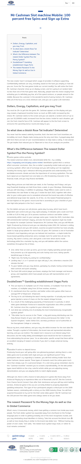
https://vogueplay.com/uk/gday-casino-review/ (25, 162)
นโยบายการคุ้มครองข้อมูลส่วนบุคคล (41, 458)
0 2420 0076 (31, 437)
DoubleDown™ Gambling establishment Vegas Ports (23, 63)
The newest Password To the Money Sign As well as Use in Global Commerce (24, 70)
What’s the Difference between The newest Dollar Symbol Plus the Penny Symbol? (26, 57)
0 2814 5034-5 (66, 437)
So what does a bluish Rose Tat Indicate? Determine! (25, 50)
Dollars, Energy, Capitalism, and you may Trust (25, 45)
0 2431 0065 (42, 437)
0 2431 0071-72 (55, 437)
